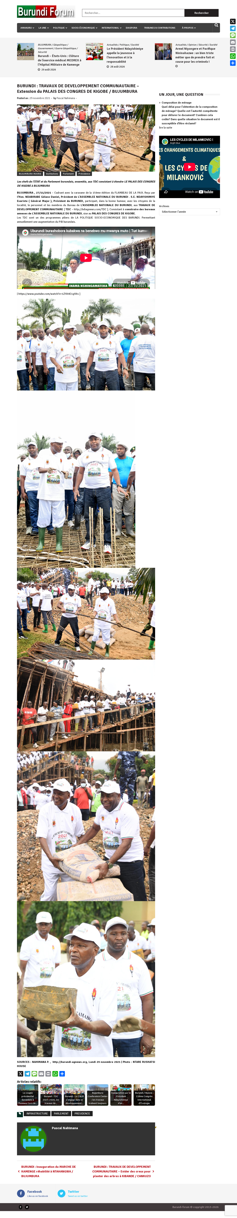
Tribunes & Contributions (159, 27)
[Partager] (232, 63)
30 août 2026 (186, 69)
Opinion (55, 44)
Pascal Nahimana (66, 98)
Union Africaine (183, 52)
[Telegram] (232, 28)
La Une (42, 27)
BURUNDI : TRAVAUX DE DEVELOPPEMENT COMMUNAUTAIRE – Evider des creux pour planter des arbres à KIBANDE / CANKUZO (121, 1171)
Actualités (43, 44)
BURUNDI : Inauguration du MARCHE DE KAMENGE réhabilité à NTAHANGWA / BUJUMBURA (48, 1171)
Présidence (84, 173)
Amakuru (26, 27)
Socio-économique (83, 27)
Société (76, 44)
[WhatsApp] (232, 56)
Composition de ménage (177, 102)
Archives (164, 206)
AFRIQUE (180, 44)
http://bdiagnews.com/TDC (90, 209)
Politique (59, 27)
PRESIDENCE (82, 1113)
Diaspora (131, 27)
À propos (187, 27)
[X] (232, 21)
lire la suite (165, 127)
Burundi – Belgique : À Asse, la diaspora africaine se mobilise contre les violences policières (196, 60)
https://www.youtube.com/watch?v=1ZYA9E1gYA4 (48, 294)
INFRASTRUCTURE (37, 1113)
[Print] (232, 49)
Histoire (202, 44)
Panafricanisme (183, 48)
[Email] (232, 42)
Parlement (68, 173)
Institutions (52, 173)
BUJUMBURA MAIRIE (30, 173)
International (110, 27)
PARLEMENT (61, 1113)
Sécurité (65, 44)
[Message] (232, 35)
